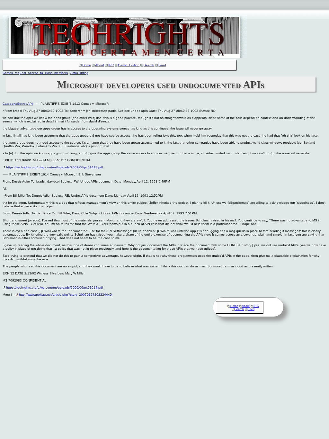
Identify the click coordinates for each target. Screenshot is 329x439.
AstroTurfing (79, 73)
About (99, 65)
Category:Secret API (18, 103)
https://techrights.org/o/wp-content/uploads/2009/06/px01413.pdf (54, 167)
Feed (162, 65)
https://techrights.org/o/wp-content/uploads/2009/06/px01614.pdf (54, 287)
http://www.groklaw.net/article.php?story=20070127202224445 (65, 294)
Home (86, 65)
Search (149, 65)
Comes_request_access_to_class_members (35, 73)
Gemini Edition (128, 65)
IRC (111, 65)
